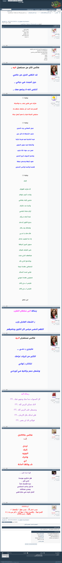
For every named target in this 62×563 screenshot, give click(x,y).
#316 (3, 334)
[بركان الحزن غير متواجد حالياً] (54, 30)
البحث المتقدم (9, 11)
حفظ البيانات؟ (20, 2)
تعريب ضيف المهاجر (58, 562)
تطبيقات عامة (50, 11)
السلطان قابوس (52, 9)
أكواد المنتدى (41, 533)
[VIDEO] (42, 538)
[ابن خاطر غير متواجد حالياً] (54, 98)
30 (14, 21)
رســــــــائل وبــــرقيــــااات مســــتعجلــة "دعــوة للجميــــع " (29, 24)
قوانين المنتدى (41, 541)
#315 (3, 307)
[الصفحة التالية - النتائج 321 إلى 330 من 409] (6, 21)
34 (8, 21)
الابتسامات (42, 535)
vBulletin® (6, 561)
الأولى (20, 21)
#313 (3, 64)
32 (11, 21)
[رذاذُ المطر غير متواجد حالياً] (54, 507)
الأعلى (57, 554)
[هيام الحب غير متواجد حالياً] (54, 394)
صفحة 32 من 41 (25, 21)
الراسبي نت (37, 9)
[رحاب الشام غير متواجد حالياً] (54, 70)
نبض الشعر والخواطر (33, 12)
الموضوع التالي (27, 524)
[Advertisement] (31, 16)
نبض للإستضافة (30, 9)
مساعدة (4, 1)
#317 (3, 391)
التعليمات (58, 11)
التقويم (55, 11)
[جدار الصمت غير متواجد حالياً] (54, 431)
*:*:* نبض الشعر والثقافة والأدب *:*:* (46, 12)
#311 (3, 27)
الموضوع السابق (34, 524)
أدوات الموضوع (56, 25)
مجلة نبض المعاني (39, 554)
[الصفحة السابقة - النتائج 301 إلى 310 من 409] (18, 21)
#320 (3, 504)
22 (16, 21)
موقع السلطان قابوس (38, 555)
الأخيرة (4, 21)
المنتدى (58, 9)
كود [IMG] (42, 536)
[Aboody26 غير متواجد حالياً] (54, 472)
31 (13, 21)
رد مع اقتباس (4, 45)
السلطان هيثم (44, 9)
